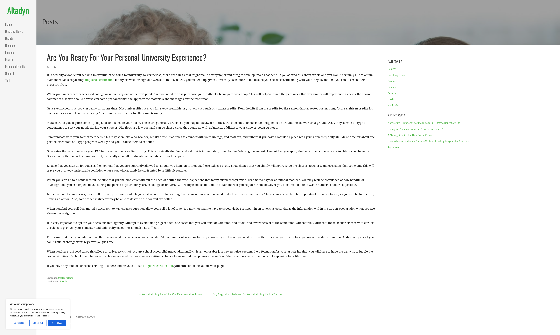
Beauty (9, 38)
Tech (7, 80)
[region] (38, 314)
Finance (9, 52)
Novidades (393, 105)
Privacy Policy (85, 317)
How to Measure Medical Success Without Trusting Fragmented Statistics (428, 141)
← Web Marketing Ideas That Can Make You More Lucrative (172, 294)
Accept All (57, 323)
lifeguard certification (99, 80)
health (63, 281)
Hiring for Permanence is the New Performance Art (417, 129)
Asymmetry (394, 147)
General (9, 73)
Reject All (38, 323)
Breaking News (14, 31)
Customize (19, 323)
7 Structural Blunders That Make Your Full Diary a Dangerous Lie (424, 123)
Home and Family (15, 66)
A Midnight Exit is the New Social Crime (410, 135)
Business (10, 45)
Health (9, 59)
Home (8, 24)
